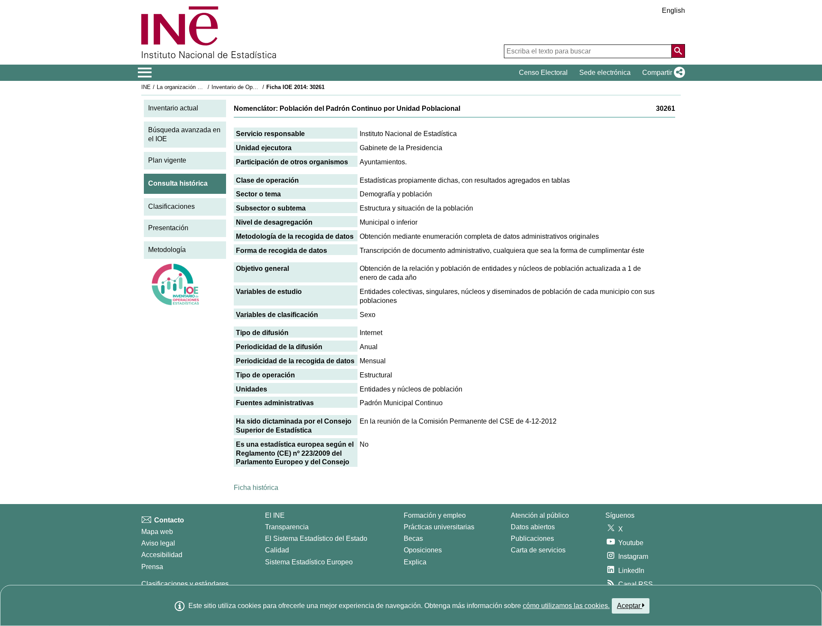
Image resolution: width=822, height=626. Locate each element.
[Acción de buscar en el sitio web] (678, 51)
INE (146, 87)
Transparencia (287, 527)
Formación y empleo (435, 515)
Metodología (167, 249)
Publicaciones (532, 538)
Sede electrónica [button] (605, 72)
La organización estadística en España (205, 87)
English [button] (673, 10)
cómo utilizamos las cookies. (566, 605)
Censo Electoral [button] (543, 72)
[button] (662, 72)
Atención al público (540, 515)
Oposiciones (423, 550)
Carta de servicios (538, 550)
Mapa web (157, 531)
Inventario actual (173, 108)
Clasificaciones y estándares (185, 583)
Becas (413, 538)
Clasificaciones (171, 206)
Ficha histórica (256, 487)
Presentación (168, 227)
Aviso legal (158, 543)
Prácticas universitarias (439, 527)
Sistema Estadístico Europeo (309, 562)
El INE (275, 515)
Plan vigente (167, 160)
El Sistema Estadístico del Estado (316, 538)
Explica (415, 562)
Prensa (152, 566)
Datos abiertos (533, 527)
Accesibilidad (161, 554)
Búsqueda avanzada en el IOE (184, 134)
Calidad (277, 550)
